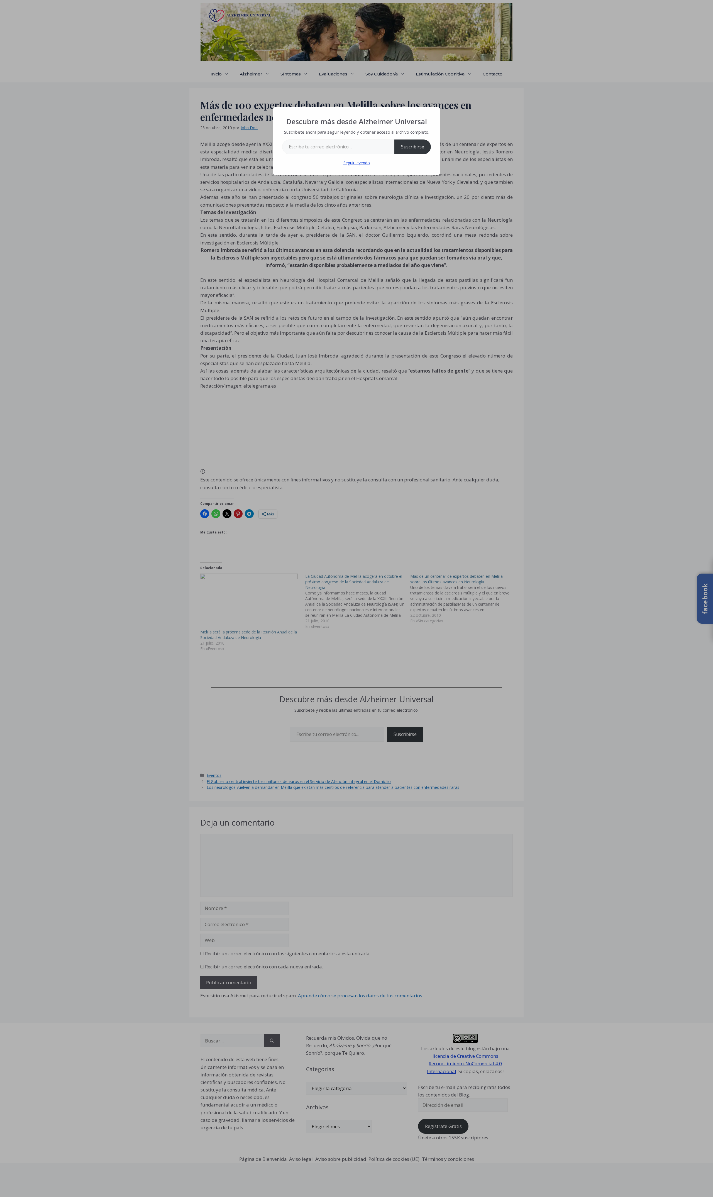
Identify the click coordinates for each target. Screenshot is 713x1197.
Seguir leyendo (356, 162)
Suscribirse (412, 147)
